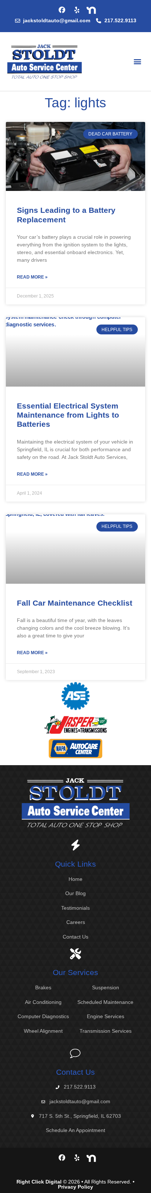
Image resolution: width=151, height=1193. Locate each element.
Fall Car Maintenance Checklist (74, 603)
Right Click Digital (39, 1182)
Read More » (32, 277)
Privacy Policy (75, 1187)
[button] (138, 61)
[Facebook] (62, 10)
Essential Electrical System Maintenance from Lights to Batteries (68, 415)
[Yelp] (77, 10)
